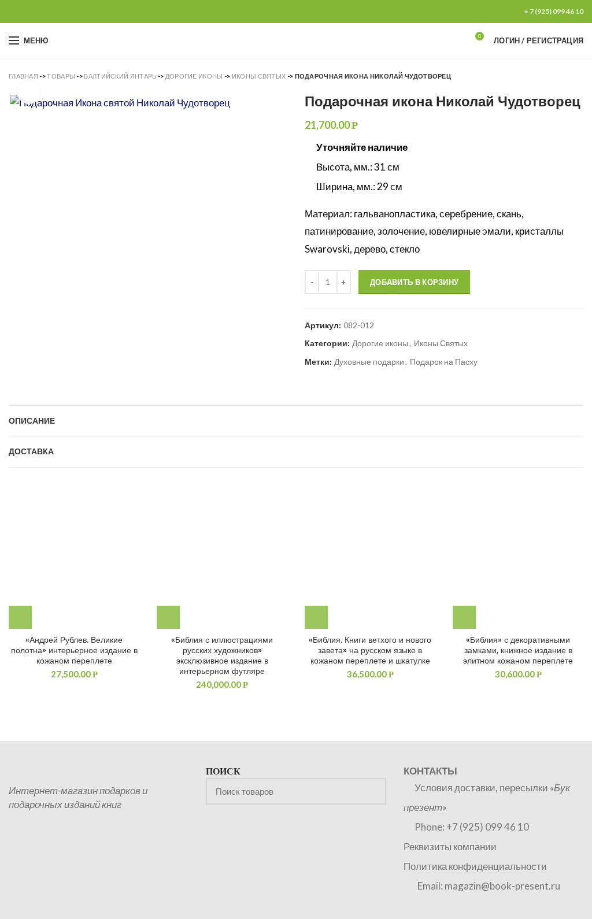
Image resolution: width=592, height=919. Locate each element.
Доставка (31, 451)
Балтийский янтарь (120, 76)
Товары (61, 76)
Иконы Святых (259, 76)
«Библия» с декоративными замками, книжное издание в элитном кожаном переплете (518, 650)
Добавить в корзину (414, 282)
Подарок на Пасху (444, 361)
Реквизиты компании (450, 846)
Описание (32, 421)
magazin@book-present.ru (502, 886)
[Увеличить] (28, 92)
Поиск (370, 791)
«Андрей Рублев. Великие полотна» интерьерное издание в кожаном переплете (74, 650)
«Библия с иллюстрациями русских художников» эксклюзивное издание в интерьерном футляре (222, 656)
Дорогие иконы (194, 76)
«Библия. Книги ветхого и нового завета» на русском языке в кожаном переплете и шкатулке (370, 650)
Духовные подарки (369, 361)
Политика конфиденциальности (475, 866)
